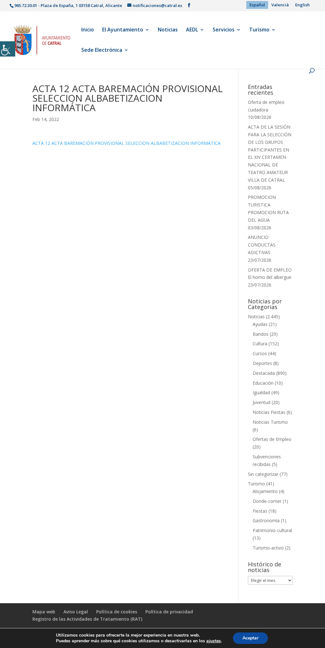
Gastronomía (266, 520)
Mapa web (43, 612)
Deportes (262, 363)
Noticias (168, 30)
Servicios (224, 30)
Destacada (264, 373)
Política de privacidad (169, 612)
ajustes (213, 641)
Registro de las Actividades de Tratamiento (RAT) (87, 619)
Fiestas (260, 511)
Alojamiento (265, 491)
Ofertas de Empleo (272, 439)
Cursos (260, 353)
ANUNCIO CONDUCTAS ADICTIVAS (261, 244)
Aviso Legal (75, 612)
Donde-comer (267, 501)
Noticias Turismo (270, 422)
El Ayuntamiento (122, 30)
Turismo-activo (268, 548)
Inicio (87, 30)
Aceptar (250, 638)
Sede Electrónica (101, 50)
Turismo (259, 30)
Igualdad (261, 392)
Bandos (261, 334)
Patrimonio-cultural (272, 530)
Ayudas (260, 324)
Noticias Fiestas (269, 412)
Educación (263, 383)
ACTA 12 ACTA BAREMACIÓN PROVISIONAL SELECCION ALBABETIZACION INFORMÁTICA (126, 143)
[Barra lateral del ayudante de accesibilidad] (7, 49)
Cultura (260, 344)
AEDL (192, 30)
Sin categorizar (263, 474)
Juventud (261, 402)
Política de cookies (116, 612)
